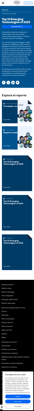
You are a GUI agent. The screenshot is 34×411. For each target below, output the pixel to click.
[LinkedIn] (13, 82)
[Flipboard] (17, 82)
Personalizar (17, 406)
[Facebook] (4, 82)
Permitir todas (18, 401)
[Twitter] (8, 82)
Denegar (17, 396)
